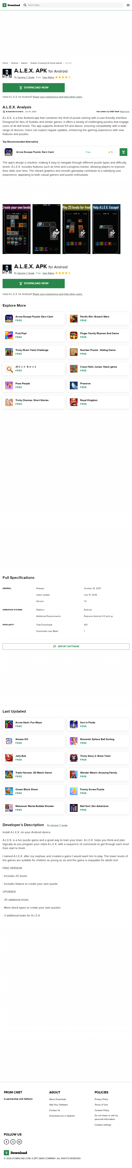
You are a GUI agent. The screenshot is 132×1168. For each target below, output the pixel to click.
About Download (57, 1099)
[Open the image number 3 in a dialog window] (106, 229)
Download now (36, 87)
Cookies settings (103, 1124)
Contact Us (54, 1110)
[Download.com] (11, 5)
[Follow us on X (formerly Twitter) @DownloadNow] (12, 1141)
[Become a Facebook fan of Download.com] (6, 1141)
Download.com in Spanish (62, 1115)
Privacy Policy (101, 1099)
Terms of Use (101, 1104)
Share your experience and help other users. (58, 97)
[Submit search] (25, 5)
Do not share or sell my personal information (106, 1117)
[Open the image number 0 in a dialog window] (17, 229)
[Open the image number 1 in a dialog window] (47, 229)
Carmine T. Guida (58, 825)
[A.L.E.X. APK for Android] (7, 73)
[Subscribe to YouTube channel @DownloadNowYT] (19, 1141)
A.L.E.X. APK (41, 70)
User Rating (48, 77)
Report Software (68, 646)
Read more (124, 111)
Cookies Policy (102, 1110)
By (24, 77)
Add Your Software (58, 1104)
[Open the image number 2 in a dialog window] (76, 229)
